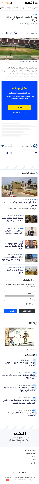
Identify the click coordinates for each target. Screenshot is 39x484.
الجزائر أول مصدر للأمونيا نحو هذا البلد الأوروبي (20, 204)
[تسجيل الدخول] (11, 3)
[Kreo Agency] (7, 480)
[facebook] (11, 33)
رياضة (22, 8)
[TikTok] (19, 472)
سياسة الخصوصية (30, 450)
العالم (16, 8)
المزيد (36, 324)
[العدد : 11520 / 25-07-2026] (19, 337)
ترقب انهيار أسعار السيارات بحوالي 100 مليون (20, 364)
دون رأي (28, 303)
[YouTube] (23, 472)
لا (30, 298)
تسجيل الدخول (16, 112)
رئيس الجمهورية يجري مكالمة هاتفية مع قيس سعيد (13, 246)
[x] (7, 33)
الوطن (35, 8)
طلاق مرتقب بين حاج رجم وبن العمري (21, 414)
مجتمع (9, 8)
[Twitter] (17, 472)
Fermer (36, 3)
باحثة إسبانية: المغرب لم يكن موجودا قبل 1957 (18, 376)
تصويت (12, 311)
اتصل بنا (33, 460)
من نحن (33, 463)
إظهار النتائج (27, 311)
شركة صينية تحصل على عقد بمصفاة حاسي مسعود (12, 258)
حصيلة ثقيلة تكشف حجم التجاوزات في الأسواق (12, 219)
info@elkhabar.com (29, 477)
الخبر (36, 32)
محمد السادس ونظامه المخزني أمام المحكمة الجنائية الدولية (19, 402)
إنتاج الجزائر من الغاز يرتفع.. (15, 271)
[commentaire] (15, 33)
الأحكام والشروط (31, 453)
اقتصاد (29, 8)
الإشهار (34, 457)
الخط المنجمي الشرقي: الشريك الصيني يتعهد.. (14, 232)
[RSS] (14, 472)
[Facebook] (25, 472)
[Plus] (3, 33)
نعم (29, 293)
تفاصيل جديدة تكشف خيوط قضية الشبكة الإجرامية (19, 389)
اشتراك (19, 107)
